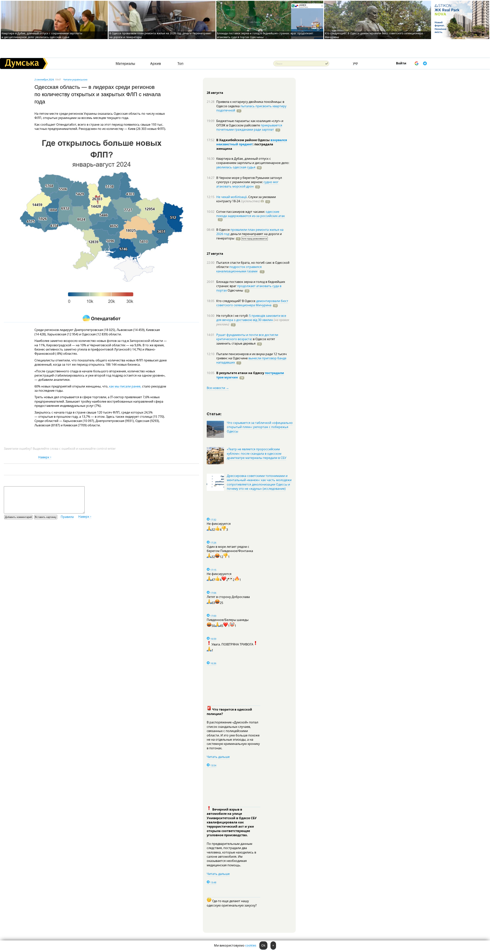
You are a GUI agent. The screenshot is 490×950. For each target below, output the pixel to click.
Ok (263, 945)
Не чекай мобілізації (231, 197)
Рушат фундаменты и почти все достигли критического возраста (247, 337)
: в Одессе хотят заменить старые (245, 341)
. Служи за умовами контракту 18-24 (246, 199)
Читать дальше (218, 757)
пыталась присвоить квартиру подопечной (251, 108)
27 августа (215, 253)
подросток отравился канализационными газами (239, 269)
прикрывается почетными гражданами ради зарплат (249, 127)
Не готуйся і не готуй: (232, 316)
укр (355, 63)
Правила (67, 517)
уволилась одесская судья (235, 167)
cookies (250, 945)
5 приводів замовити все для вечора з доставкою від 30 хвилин (251, 318)
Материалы (125, 63)
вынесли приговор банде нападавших (251, 360)
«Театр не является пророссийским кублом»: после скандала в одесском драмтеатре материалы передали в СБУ (256, 453)
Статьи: (214, 413)
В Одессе (223, 230)
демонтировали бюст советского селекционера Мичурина (252, 303)
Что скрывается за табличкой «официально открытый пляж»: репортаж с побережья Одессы (260, 427)
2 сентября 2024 (44, 79)
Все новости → (218, 388)
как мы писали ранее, (125, 386)
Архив (155, 63)
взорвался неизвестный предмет (251, 142)
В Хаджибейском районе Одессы (243, 140)
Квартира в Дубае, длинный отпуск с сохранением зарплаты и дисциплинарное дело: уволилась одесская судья (42, 35)
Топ (180, 63)
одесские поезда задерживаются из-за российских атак (250, 214)
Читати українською (75, 79)
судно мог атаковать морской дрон (247, 184)
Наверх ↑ (44, 457)
